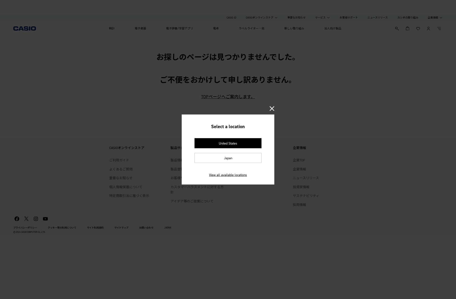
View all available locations (228, 175)
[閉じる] (272, 109)
